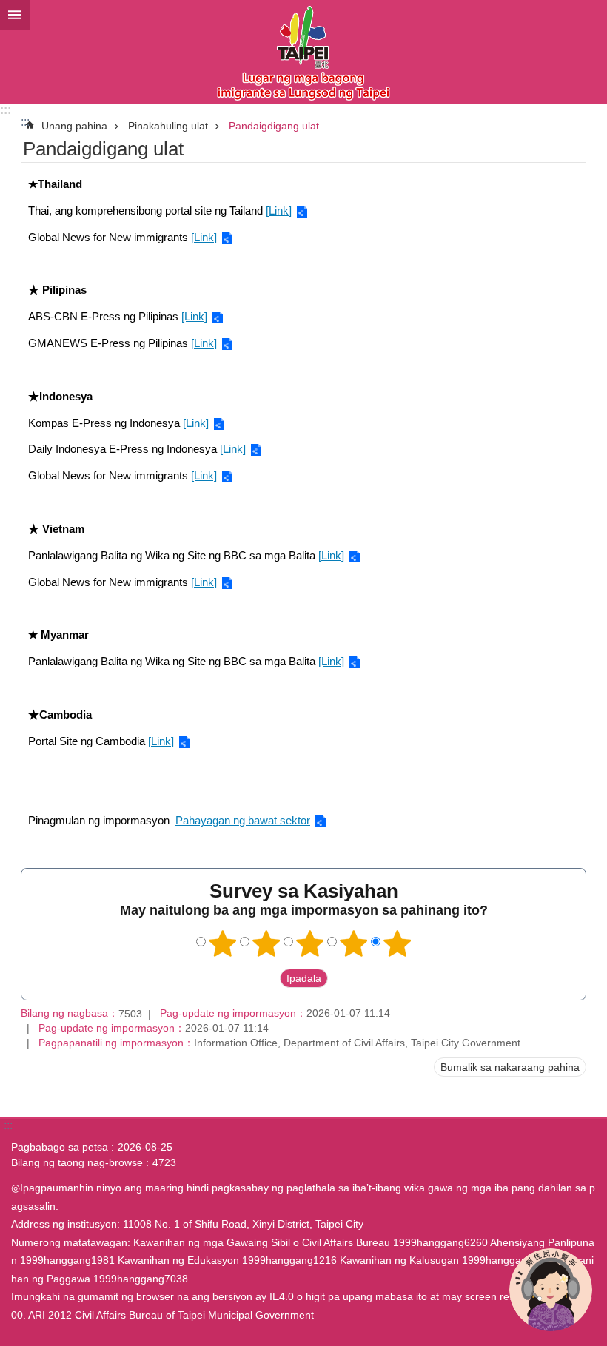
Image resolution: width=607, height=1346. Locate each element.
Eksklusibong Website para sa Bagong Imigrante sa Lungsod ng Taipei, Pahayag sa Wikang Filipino (303, 52)
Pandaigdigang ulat (274, 126)
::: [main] (25, 121)
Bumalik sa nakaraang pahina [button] (510, 1067)
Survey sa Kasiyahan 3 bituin (310, 943)
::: (5, 110)
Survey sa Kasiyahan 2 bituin (266, 943)
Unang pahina (74, 126)
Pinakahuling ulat (168, 126)
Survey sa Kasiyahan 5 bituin (397, 943)
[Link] (279, 210)
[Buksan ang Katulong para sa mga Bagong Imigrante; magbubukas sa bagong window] (550, 1289)
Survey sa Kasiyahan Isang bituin (223, 943)
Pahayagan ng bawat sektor (242, 820)
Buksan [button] (15, 15)
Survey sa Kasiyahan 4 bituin (354, 943)
